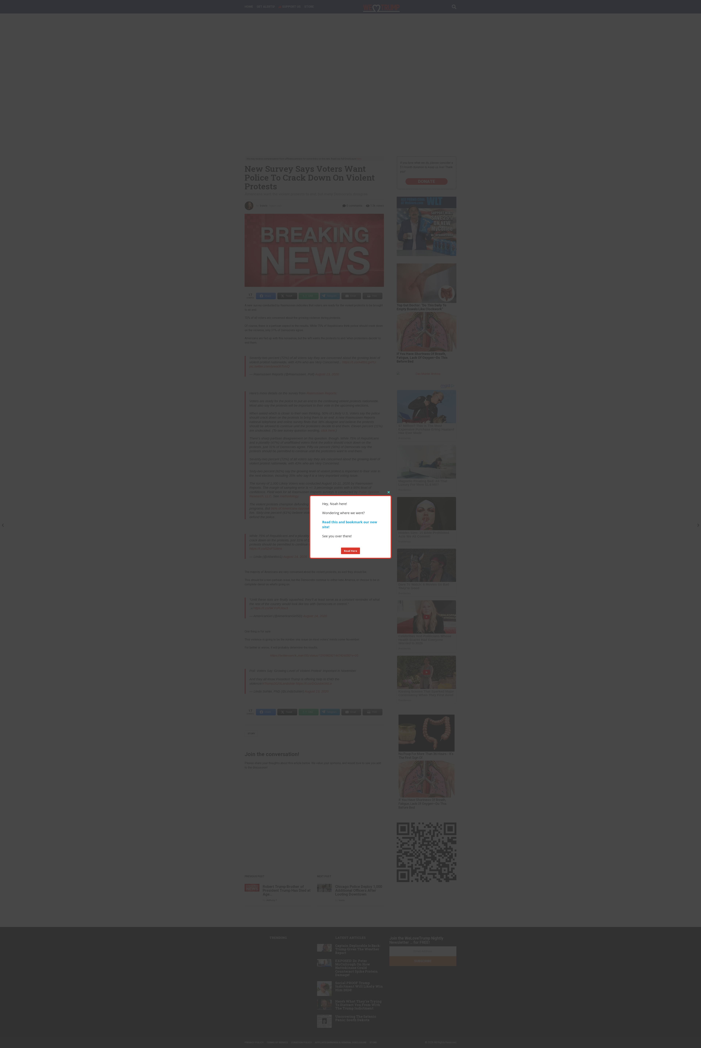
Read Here (350, 550)
